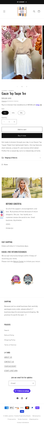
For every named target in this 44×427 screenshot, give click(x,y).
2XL (14, 113)
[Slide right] (26, 86)
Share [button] (6, 164)
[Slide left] (17, 86)
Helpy (1, 217)
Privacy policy (12, 419)
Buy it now (22, 136)
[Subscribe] (33, 383)
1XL (5, 113)
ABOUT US (8, 357)
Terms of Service (10, 345)
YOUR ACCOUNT (10, 366)
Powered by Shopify (25, 416)
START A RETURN (10, 371)
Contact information (23, 422)
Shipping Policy (9, 340)
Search (6, 330)
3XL (21, 113)
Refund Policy (9, 335)
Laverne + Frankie (13, 416)
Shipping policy (33, 419)
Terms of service (22, 419)
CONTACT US (9, 362)
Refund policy (37, 416)
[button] (4, 11)
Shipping (4, 101)
